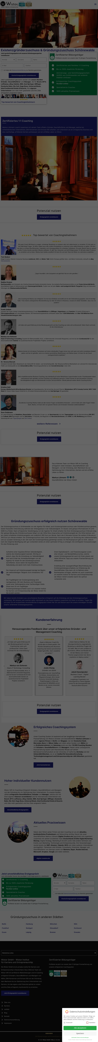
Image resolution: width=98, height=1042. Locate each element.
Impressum (89, 1039)
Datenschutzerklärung (81, 1039)
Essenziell (69, 1022)
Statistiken (92, 1022)
